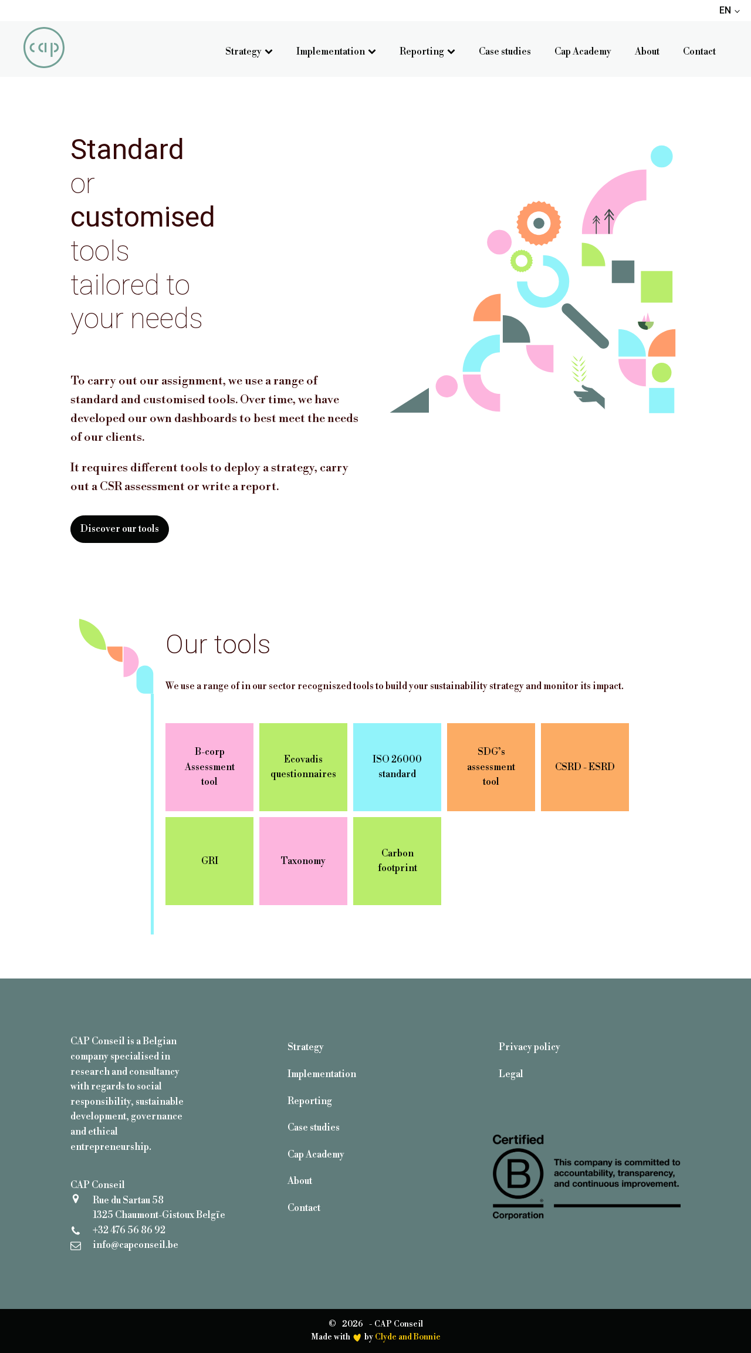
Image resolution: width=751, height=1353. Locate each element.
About (647, 52)
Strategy (243, 52)
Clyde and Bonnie (408, 1337)
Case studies (505, 52)
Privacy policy (529, 1047)
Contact (699, 52)
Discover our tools (119, 529)
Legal (511, 1074)
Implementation (330, 52)
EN (725, 10)
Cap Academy (582, 52)
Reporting (422, 52)
